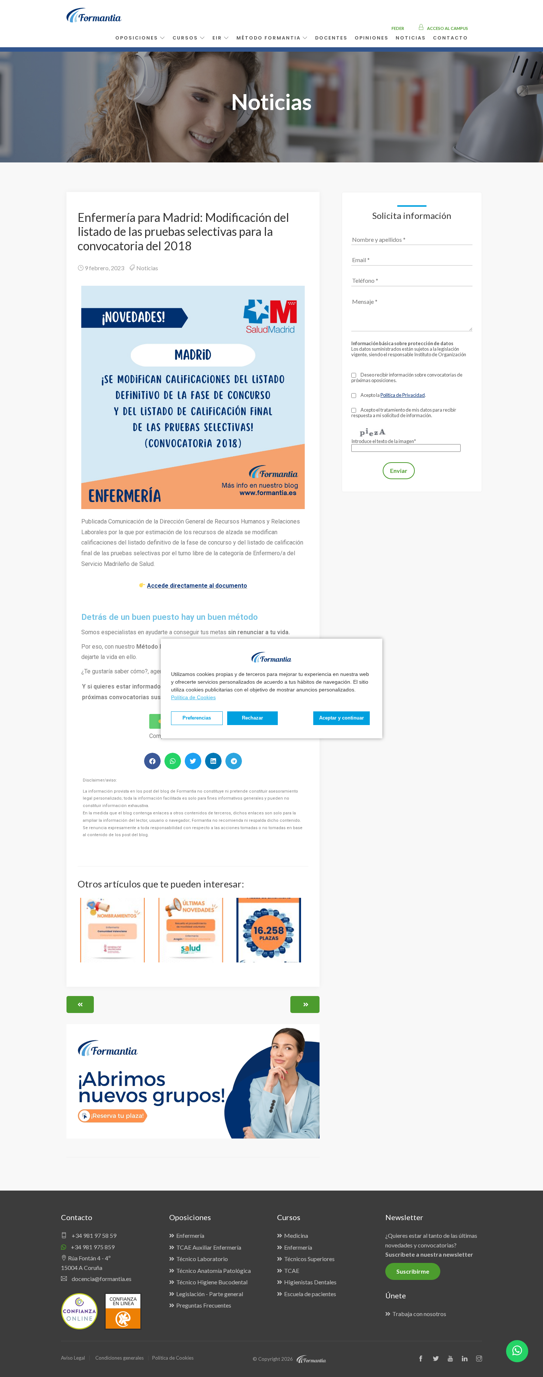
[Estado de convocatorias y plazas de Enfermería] (271, 935)
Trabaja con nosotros (419, 1313)
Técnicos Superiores (309, 1258)
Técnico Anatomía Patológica (213, 1270)
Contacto (450, 38)
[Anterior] (80, 1004)
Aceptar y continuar (341, 718)
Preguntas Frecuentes (203, 1305)
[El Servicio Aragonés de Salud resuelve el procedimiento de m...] (193, 935)
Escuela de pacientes (310, 1293)
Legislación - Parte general (209, 1293)
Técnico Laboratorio (202, 1258)
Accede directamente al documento (197, 585)
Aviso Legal (73, 1358)
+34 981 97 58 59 (93, 1235)
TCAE (291, 1270)
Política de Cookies (193, 697)
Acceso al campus (447, 28)
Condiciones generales (119, 1358)
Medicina (296, 1235)
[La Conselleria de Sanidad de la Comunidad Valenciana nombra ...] (115, 935)
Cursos (186, 38)
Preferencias (196, 718)
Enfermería (190, 1235)
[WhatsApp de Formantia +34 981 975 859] (517, 1351)
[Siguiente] (305, 1004)
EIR (218, 38)
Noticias (147, 267)
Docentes (331, 38)
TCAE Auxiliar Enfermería (208, 1247)
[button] (152, 761)
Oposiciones (137, 38)
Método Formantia (269, 38)
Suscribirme (412, 1271)
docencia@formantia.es (101, 1278)
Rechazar (252, 718)
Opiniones (372, 38)
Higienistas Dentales (310, 1281)
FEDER (398, 28)
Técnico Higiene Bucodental (211, 1281)
